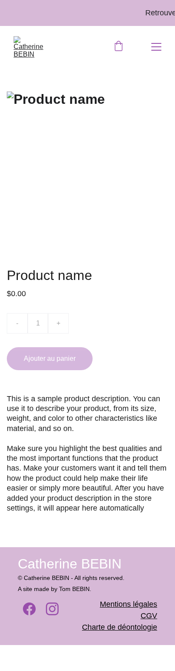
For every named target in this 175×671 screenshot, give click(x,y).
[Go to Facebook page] (29, 608)
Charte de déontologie (119, 627)
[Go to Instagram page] (52, 608)
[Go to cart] (118, 46)
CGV (149, 615)
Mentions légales (128, 604)
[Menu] (156, 47)
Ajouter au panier (50, 358)
